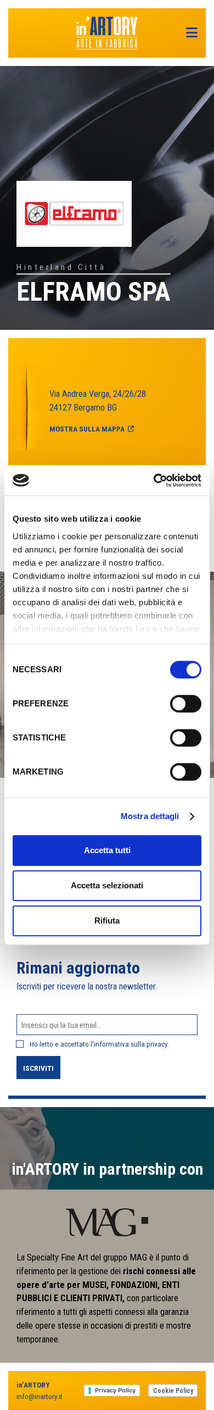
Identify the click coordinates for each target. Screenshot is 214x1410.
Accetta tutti (107, 850)
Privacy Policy (115, 1390)
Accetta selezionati (107, 885)
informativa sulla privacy (130, 1043)
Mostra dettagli (150, 816)
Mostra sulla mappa (87, 428)
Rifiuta (107, 920)
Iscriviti (38, 1068)
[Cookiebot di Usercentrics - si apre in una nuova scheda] (153, 480)
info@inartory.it (39, 1396)
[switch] (185, 703)
